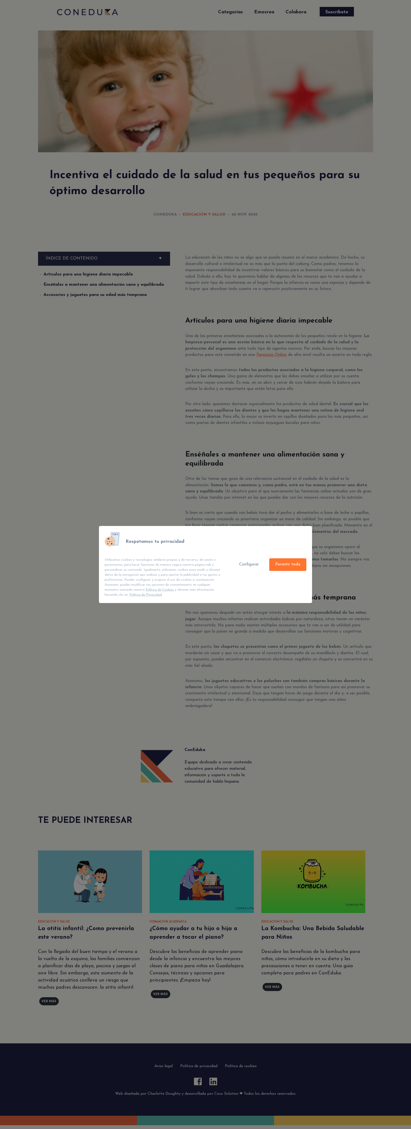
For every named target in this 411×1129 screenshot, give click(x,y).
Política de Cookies (160, 590)
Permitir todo (287, 564)
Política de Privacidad (145, 595)
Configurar (249, 564)
